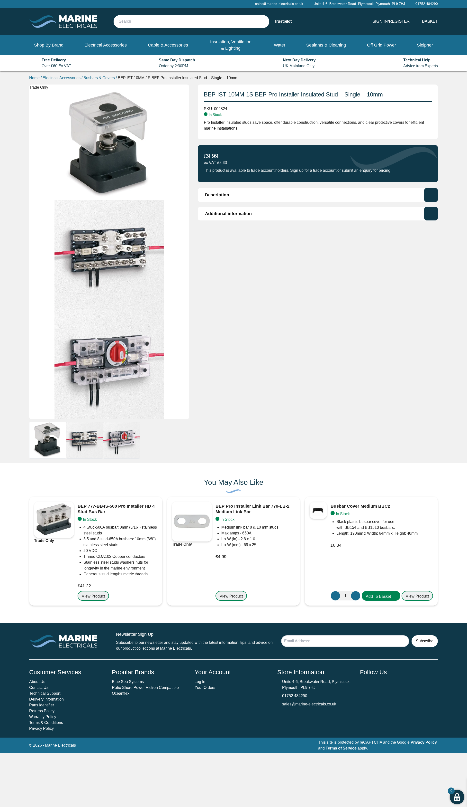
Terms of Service (341, 748)
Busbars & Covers (99, 78)
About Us (37, 682)
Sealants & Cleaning (326, 45)
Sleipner (425, 45)
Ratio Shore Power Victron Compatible (145, 687)
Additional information (228, 213)
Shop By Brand (48, 45)
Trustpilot (283, 21)
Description (217, 194)
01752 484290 (294, 696)
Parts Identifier (41, 705)
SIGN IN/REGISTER (391, 21)
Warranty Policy (42, 717)
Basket (430, 21)
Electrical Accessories (105, 45)
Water (279, 45)
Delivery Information (46, 699)
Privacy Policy (41, 728)
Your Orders (205, 687)
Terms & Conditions (46, 723)
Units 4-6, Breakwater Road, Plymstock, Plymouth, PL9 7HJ (359, 4)
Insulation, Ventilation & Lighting (230, 45)
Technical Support (44, 693)
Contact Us (38, 687)
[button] (381, 596)
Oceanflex (120, 693)
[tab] (318, 195)
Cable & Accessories (168, 45)
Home (34, 78)
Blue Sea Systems (128, 682)
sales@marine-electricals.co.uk (309, 704)
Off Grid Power (381, 45)
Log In (200, 682)
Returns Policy (41, 711)
